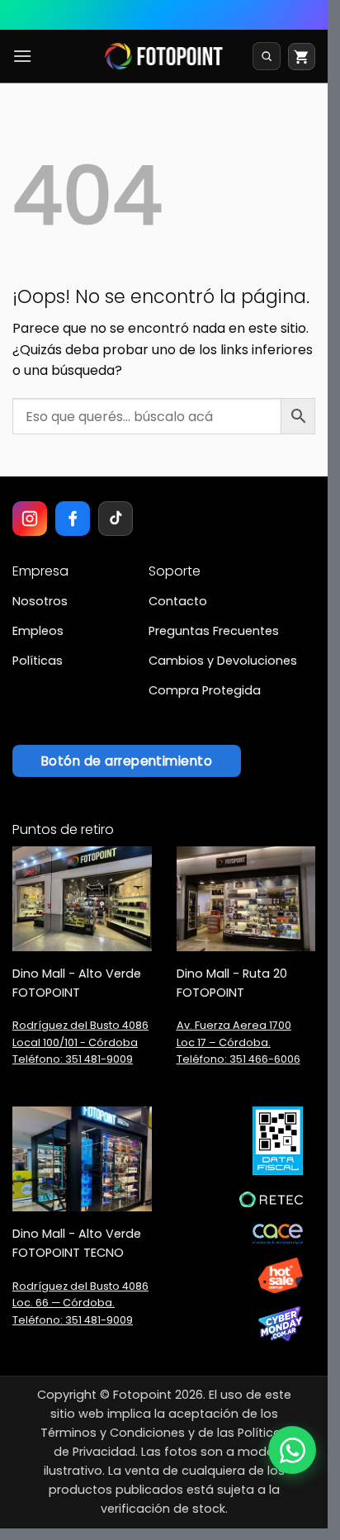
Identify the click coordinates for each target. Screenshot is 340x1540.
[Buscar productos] (267, 56)
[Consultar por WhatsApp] (292, 1450)
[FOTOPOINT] (164, 56)
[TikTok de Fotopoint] (115, 518)
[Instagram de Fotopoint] (29, 518)
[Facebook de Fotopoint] (72, 518)
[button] (22, 56)
